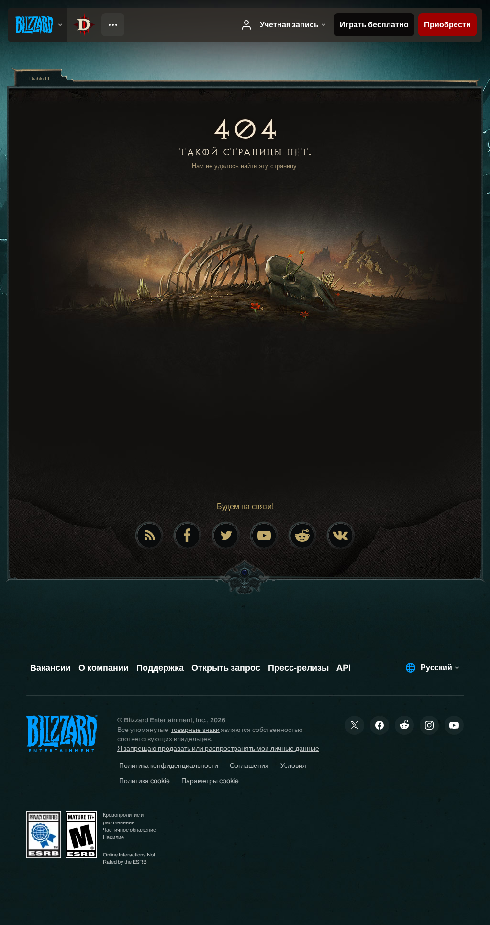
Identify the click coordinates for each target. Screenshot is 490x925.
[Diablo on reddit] (302, 535)
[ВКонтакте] (340, 535)
